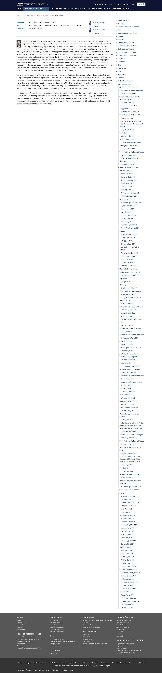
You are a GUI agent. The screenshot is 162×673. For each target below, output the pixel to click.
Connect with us (88, 625)
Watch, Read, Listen (56, 623)
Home (20, 9)
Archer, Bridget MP (128, 444)
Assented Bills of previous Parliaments (62, 641)
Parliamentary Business (35, 9)
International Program (57, 632)
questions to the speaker (128, 55)
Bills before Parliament (57, 639)
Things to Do (87, 637)
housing (122, 285)
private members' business (128, 27)
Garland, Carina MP (128, 155)
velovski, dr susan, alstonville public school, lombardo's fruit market (131, 124)
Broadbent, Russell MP (130, 225)
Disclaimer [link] (55, 670)
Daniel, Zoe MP (127, 212)
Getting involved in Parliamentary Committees (97, 620)
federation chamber (125, 81)
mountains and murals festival (130, 382)
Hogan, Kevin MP (127, 130)
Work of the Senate (23, 623)
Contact (111, 4)
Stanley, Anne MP (127, 102)
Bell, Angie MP (126, 465)
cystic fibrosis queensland (129, 272)
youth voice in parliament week (131, 90)
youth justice (124, 133)
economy (122, 493)
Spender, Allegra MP (129, 234)
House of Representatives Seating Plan (29, 648)
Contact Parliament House (91, 627)
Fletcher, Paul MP (127, 557)
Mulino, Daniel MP (127, 560)
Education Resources (57, 627)
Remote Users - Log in (123, 623)
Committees (54, 653)
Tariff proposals (55, 644)
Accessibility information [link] (25, 670)
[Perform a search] (143, 4)
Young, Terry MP (127, 411)
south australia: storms (128, 401)
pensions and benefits (128, 569)
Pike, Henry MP (127, 563)
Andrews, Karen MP (128, 174)
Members (20, 646)
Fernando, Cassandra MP (130, 366)
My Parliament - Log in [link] (123, 620)
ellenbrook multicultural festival (131, 306)
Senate (19, 620)
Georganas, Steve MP (129, 338)
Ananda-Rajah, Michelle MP (131, 202)
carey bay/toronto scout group (131, 347)
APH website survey (123, 627)
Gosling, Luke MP (127, 136)
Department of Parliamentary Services (129, 650)
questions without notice (127, 46)
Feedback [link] (64, 670)
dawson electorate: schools (130, 369)
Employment (120, 629)
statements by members (127, 33)
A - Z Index (119, 632)
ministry (121, 39)
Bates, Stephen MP (128, 93)
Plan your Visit (87, 641)
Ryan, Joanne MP (127, 209)
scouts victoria (125, 363)
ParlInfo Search (121, 625)
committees (122, 68)
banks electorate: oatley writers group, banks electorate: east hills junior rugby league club (131, 425)
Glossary (119, 634)
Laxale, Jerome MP (128, 237)
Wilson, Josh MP (127, 259)
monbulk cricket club (127, 313)
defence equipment (126, 139)
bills (119, 30)
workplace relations (127, 515)
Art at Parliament (88, 639)
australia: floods (125, 341)
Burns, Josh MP (127, 420)
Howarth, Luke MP (128, 164)
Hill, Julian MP (126, 281)
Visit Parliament (120, 9)
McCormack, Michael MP (130, 111)
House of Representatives (25, 637)
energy (122, 231)
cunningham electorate (128, 145)
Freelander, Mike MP (129, 196)
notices (121, 78)
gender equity (124, 199)
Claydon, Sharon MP (128, 453)
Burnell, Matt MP (127, 471)
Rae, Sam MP (126, 512)
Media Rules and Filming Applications (95, 644)
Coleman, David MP (128, 431)
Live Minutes (21, 644)
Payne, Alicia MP (127, 118)
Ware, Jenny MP (127, 218)
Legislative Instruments (57, 646)
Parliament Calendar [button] (100, 4)
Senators (20, 627)
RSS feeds (119, 636)
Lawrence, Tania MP (128, 266)
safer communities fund (128, 407)
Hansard (45, 15)
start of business (122, 20)
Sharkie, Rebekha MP (129, 288)
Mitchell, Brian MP (128, 262)
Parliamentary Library (56, 629)
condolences (123, 36)
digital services (125, 547)
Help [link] (71, 670)
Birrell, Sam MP (127, 477)
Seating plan (21, 629)
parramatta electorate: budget (131, 434)
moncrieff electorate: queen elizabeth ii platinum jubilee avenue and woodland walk (130, 459)
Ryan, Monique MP (128, 206)
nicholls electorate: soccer (129, 474)
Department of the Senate (125, 644)
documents (122, 58)
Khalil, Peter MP (127, 294)
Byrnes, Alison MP (128, 149)
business (121, 23)
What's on (86, 635)
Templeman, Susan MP (129, 253)
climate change (125, 388)
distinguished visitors (126, 42)
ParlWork (126, 4)
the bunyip (123, 468)
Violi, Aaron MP (126, 186)
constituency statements (127, 87)
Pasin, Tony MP (127, 344)
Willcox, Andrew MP (128, 372)
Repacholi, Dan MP (128, 351)
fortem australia (125, 170)
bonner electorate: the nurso (130, 328)
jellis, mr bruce (125, 395)
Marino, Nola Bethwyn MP (131, 142)
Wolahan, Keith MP (128, 398)
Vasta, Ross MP (127, 331)
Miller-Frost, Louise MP (130, 228)
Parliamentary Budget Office (125, 653)
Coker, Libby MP (127, 379)
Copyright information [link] (42, 670)
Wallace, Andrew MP (129, 180)
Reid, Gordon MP (127, 604)
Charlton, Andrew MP (129, 215)
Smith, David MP (127, 183)
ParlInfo (118, 4)
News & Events (81, 9)
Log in (133, 4)
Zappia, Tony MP (127, 404)
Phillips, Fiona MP (127, 579)
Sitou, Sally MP (126, 221)
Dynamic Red (21, 625)
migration (123, 278)
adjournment (123, 74)
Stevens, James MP (128, 256)
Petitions (85, 623)
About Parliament (100, 9)
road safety (124, 592)
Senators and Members (60, 9)
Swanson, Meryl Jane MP (130, 573)
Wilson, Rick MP (127, 385)
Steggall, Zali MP (127, 241)
